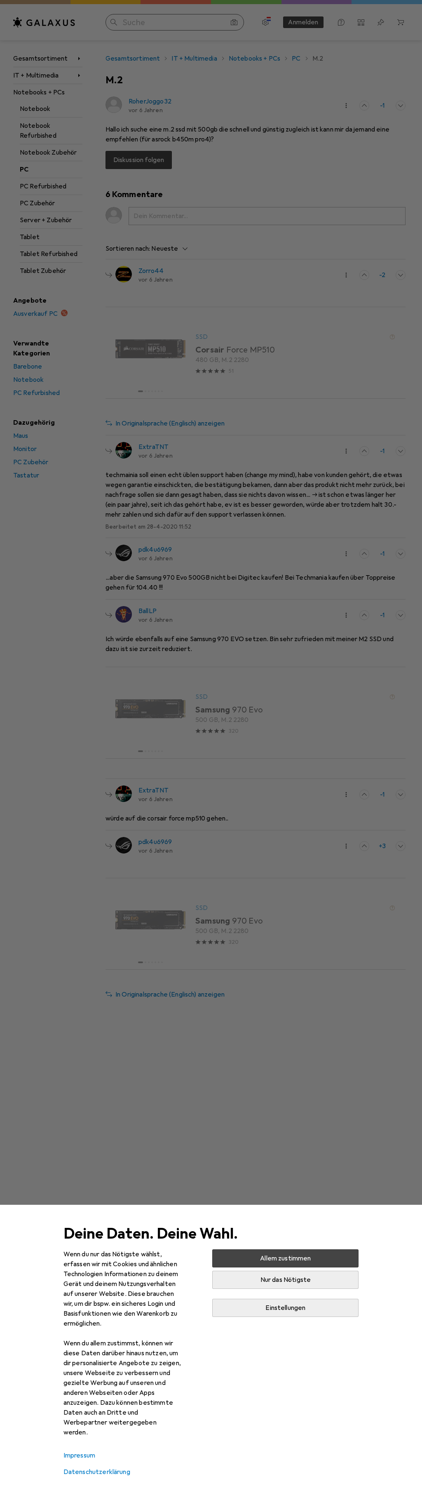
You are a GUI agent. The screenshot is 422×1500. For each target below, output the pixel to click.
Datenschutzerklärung (96, 1472)
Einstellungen (285, 1308)
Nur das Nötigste (285, 1280)
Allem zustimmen (285, 1258)
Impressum (79, 1455)
